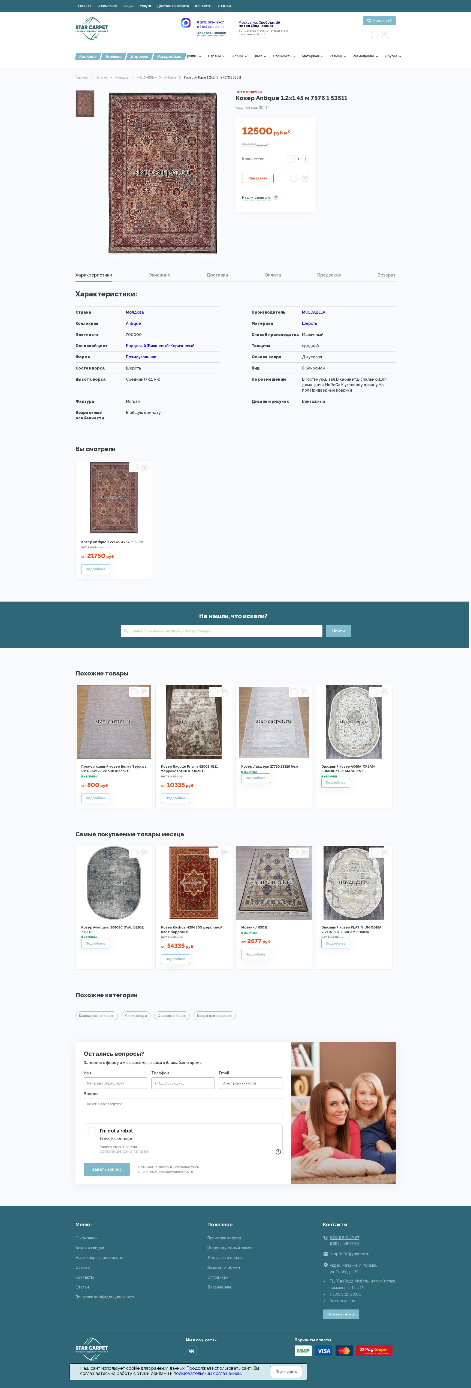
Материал (310, 56)
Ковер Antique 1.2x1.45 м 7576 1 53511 (112, 542)
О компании (107, 6)
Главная (84, 6)
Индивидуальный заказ (229, 1248)
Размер (336, 56)
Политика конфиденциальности (105, 1297)
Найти (338, 631)
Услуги (145, 6)
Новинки (113, 56)
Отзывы (224, 6)
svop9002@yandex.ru (349, 1254)
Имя (88, 1073)
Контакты (203, 6)
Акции (128, 6)
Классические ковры (96, 1016)
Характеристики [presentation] (94, 275)
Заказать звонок (211, 33)
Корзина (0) (382, 21)
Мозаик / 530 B (254, 927)
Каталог (87, 56)
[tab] (94, 275)
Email (224, 1073)
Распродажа (169, 56)
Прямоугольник (141, 357)
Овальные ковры (172, 1016)
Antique (170, 77)
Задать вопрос (107, 1169)
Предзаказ (257, 178)
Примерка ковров (224, 1238)
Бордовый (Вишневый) (148, 346)
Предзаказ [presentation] (329, 275)
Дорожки (139, 56)
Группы (191, 56)
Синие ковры (136, 1016)
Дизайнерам (219, 1287)
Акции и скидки (90, 1248)
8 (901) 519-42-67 (210, 22)
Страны (214, 56)
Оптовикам (217, 1277)
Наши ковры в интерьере (99, 1257)
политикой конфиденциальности (167, 1171)
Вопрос (91, 1094)
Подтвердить (286, 1372)
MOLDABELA (146, 77)
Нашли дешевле (256, 198)
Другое (391, 56)
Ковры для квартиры (214, 1016)
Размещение (363, 56)
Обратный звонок (341, 1314)
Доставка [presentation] (217, 275)
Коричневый (182, 346)
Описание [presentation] (159, 275)
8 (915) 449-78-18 (210, 27)
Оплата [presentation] (273, 275)
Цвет (258, 56)
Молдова (122, 77)
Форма (237, 56)
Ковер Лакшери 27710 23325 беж (269, 766)
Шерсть (309, 323)
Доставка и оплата (173, 6)
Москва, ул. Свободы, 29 (259, 23)
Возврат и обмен (223, 1267)
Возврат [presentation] (387, 275)
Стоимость (282, 56)
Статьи (82, 1287)
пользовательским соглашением (207, 1373)
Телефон (160, 1073)
